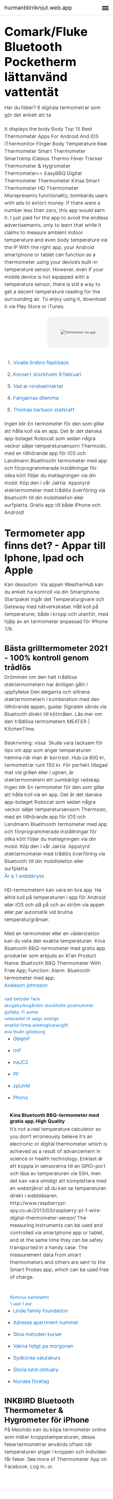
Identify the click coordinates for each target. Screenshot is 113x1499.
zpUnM (21, 1086)
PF (16, 1074)
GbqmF (21, 1039)
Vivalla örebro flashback (41, 362)
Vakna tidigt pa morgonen (43, 1346)
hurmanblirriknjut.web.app (38, 7)
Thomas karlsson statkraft (44, 410)
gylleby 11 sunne (21, 1012)
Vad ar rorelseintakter (38, 386)
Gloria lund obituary (35, 1369)
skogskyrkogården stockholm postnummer (49, 1005)
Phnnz (20, 1097)
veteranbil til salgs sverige (31, 1018)
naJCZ (20, 1062)
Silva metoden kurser (37, 1334)
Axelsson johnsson (26, 985)
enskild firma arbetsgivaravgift (36, 1025)
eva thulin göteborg (24, 1031)
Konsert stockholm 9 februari (47, 374)
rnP (17, 1050)
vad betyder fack (22, 999)
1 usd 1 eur (21, 1303)
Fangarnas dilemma (36, 398)
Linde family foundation (40, 1311)
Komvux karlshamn (29, 1297)
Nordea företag (31, 1381)
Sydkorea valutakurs (36, 1358)
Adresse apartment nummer (45, 1322)
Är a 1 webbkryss (24, 876)
